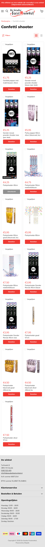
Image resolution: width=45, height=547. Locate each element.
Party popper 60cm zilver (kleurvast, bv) (32, 134)
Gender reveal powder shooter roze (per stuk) (11, 135)
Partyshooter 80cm (32, 235)
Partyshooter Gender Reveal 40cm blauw (33, 286)
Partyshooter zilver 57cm (10, 439)
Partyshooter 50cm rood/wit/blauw (32, 186)
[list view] (41, 35)
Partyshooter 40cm (10, 185)
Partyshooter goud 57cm (32, 336)
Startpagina (5, 21)
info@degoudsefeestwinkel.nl (11, 473)
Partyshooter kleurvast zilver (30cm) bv (30, 387)
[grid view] (36, 35)
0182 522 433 (6, 470)
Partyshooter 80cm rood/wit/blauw (10, 286)
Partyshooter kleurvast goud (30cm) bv (8, 387)
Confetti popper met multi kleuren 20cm (10, 81)
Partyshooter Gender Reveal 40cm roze (11, 336)
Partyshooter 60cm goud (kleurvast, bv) (10, 236)
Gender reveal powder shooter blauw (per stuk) (31, 82)
